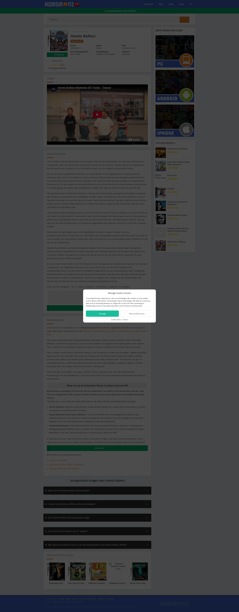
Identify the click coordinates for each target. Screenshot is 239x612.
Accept (102, 313)
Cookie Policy (116, 319)
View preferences (137, 313)
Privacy (125, 319)
